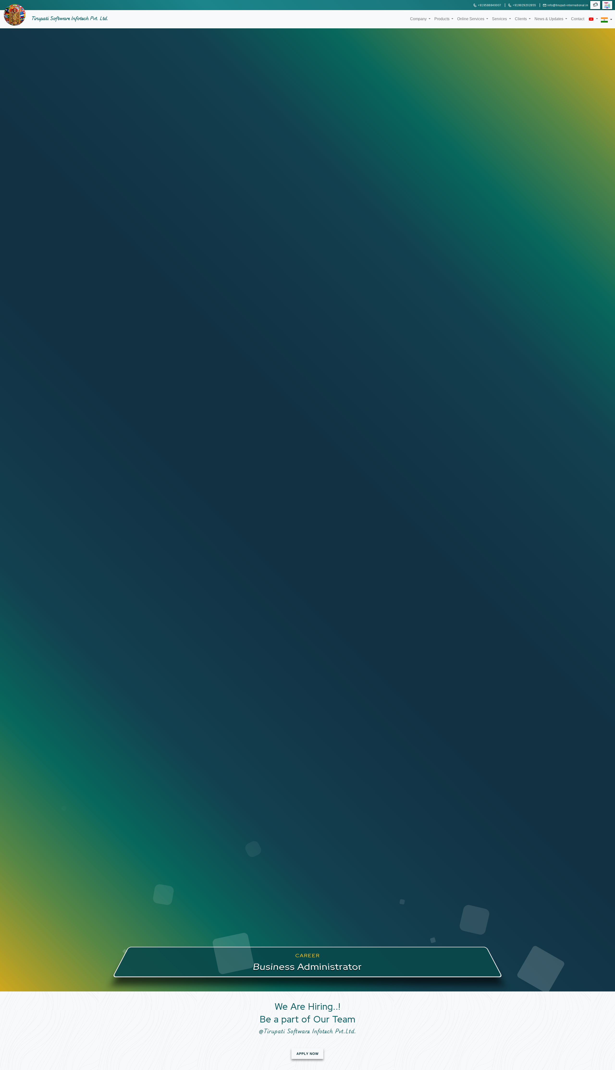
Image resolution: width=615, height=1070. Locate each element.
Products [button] (442, 19)
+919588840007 (489, 5)
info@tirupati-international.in (567, 5)
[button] (591, 15)
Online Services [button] (471, 19)
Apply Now (307, 1054)
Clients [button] (521, 19)
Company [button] (419, 19)
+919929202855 (524, 5)
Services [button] (500, 19)
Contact (577, 19)
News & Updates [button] (549, 19)
